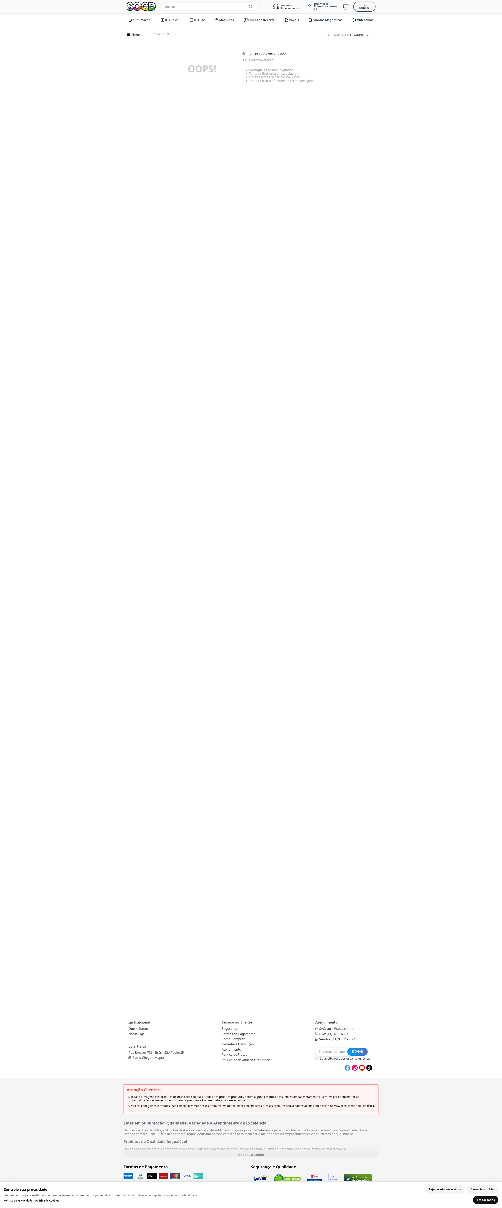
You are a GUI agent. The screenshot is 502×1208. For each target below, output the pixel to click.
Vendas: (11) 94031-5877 (337, 1039)
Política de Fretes (234, 1054)
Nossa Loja (136, 1034)
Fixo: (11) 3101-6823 (333, 1034)
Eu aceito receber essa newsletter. (345, 1058)
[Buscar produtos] (251, 6)
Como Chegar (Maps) (148, 1057)
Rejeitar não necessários (445, 1189)
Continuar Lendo (251, 1155)
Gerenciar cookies (483, 1189)
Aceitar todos (486, 1200)
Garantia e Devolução (238, 1044)
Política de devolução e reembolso (247, 1060)
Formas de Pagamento (239, 1034)
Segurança (230, 1028)
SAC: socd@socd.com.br (337, 1028)
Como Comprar (233, 1039)
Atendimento (231, 1049)
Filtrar (135, 35)
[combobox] (210, 6)
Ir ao (364, 7)
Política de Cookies (47, 1200)
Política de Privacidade (18, 1200)
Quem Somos (138, 1028)
